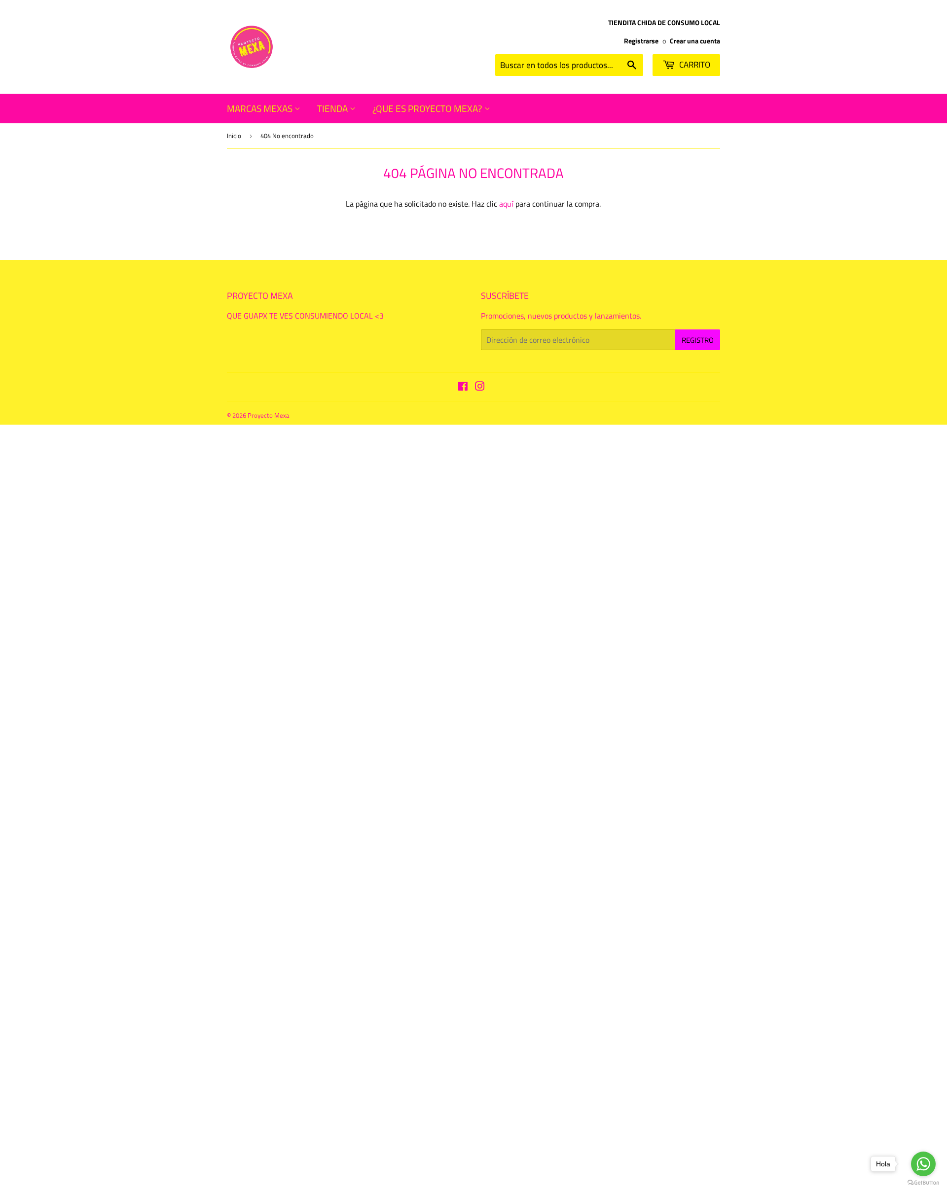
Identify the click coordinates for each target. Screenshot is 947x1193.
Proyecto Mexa (269, 415)
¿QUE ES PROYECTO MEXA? (428, 108)
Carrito (693, 64)
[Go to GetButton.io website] (923, 1183)
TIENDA (333, 108)
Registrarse (641, 41)
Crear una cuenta (695, 41)
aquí (506, 204)
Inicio (234, 136)
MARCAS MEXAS (260, 108)
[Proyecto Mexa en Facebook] (463, 387)
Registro (698, 340)
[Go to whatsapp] (923, 1164)
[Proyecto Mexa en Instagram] (480, 387)
